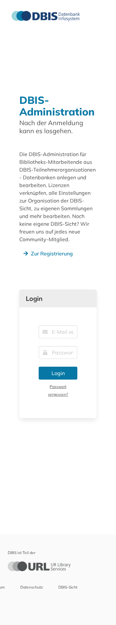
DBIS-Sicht (67, 587)
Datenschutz (31, 587)
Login (58, 373)
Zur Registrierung (52, 253)
